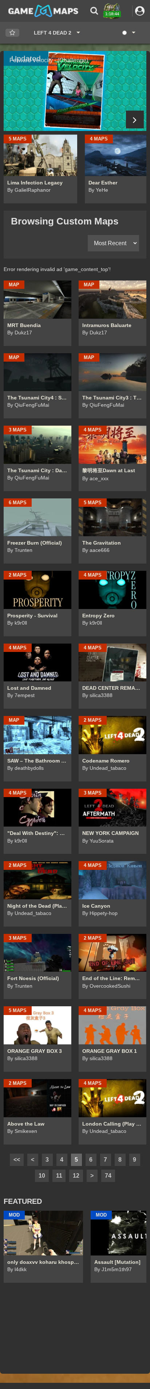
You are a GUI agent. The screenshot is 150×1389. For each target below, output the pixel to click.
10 (42, 1176)
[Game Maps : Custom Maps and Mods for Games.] (43, 10)
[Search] (94, 10)
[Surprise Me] (128, 33)
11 (59, 1176)
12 (76, 1176)
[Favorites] (12, 33)
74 (108, 1176)
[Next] (135, 119)
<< (16, 1160)
